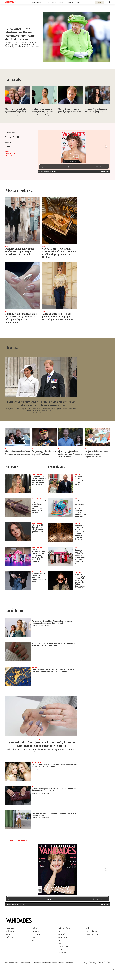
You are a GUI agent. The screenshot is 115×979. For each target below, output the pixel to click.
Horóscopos (69, 2)
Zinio (7, 152)
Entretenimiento (37, 2)
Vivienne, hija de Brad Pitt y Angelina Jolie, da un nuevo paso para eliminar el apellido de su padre (53, 622)
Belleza (61, 2)
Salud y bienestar (37, 474)
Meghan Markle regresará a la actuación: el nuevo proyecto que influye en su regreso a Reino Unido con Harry (43, 112)
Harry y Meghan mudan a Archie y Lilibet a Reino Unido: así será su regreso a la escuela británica (17, 453)
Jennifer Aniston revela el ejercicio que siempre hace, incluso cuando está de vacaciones (39, 480)
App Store (9, 150)
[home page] (10, 2)
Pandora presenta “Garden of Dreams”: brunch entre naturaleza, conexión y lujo (80, 557)
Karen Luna (44, 648)
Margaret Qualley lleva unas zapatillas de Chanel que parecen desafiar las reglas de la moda (96, 112)
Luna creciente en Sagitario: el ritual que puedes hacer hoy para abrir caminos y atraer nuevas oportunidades (54, 670)
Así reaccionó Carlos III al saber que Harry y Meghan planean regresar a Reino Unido (44, 453)
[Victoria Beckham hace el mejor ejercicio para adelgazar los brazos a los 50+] (18, 531)
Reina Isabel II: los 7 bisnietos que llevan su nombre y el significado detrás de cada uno (20, 34)
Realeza (47, 2)
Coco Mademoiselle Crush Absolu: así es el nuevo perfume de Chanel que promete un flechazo (59, 253)
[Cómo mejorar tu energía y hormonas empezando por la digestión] (18, 580)
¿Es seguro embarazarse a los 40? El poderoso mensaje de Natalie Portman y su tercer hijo (80, 581)
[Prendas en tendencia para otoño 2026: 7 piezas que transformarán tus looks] (22, 220)
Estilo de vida (78, 474)
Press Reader (10, 154)
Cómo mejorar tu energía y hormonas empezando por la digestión (39, 578)
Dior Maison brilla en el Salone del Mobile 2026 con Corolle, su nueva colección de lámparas (79, 532)
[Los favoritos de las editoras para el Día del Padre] (60, 483)
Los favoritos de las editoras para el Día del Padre (80, 480)
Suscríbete (100, 2)
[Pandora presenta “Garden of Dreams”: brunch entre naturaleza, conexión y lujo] (60, 556)
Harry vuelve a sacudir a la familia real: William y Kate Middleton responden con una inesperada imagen (16, 112)
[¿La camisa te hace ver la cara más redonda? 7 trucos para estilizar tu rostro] (18, 819)
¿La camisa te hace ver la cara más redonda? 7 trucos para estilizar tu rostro (54, 814)
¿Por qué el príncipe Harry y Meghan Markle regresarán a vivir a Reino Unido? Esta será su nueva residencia (70, 454)
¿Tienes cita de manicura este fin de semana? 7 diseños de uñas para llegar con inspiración (21, 318)
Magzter (8, 156)
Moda (54, 2)
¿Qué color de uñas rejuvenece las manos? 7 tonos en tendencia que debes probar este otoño (41, 744)
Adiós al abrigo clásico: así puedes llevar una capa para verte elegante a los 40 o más (57, 316)
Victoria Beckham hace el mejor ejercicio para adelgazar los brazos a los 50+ (39, 529)
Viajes (78, 2)
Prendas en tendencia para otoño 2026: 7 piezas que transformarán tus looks (19, 251)
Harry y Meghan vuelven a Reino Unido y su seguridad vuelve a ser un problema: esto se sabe (41, 403)
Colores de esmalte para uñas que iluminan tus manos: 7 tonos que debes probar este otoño (53, 644)
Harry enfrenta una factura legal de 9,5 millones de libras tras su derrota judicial (69, 111)
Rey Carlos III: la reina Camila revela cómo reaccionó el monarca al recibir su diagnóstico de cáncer (96, 454)
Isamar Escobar (46, 412)
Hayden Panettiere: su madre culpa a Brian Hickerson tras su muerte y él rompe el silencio (54, 765)
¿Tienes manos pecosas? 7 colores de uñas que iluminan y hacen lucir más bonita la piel (54, 790)
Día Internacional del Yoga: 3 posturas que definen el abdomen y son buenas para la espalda (39, 507)
